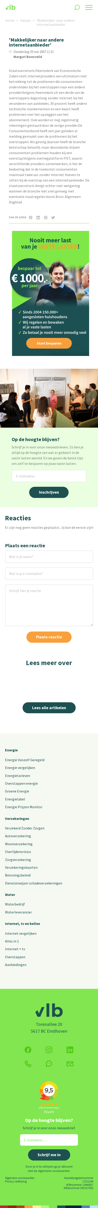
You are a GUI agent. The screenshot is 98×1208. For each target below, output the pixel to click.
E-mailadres (21, 473)
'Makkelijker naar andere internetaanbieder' (55, 22)
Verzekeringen (17, 818)
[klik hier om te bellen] (28, 1064)
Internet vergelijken (20, 933)
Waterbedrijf (15, 904)
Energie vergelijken (20, 767)
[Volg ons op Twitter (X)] (70, 1049)
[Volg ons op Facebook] (28, 1049)
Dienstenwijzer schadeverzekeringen (33, 883)
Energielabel (15, 799)
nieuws (25, 20)
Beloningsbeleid (18, 875)
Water (10, 894)
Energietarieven (17, 775)
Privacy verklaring (16, 1181)
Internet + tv (15, 949)
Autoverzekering (18, 836)
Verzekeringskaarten (21, 867)
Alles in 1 (12, 941)
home (9, 20)
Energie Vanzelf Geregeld (24, 760)
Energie (11, 750)
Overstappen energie (21, 783)
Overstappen (15, 957)
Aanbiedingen (15, 964)
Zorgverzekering (18, 859)
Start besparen (49, 343)
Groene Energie (17, 791)
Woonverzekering (19, 844)
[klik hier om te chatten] (49, 1064)
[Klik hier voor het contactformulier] (70, 1063)
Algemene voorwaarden (19, 1178)
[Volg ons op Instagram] (49, 1049)
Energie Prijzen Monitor (23, 807)
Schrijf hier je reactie (19, 587)
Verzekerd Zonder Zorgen (24, 828)
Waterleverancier (18, 912)
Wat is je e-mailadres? (20, 570)
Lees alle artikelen (49, 707)
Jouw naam (14, 553)
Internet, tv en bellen (22, 923)
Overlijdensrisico (18, 851)
